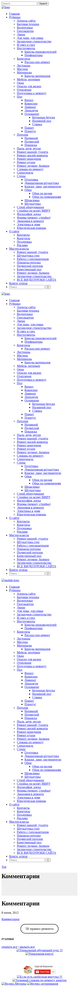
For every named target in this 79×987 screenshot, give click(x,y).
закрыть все (27, 946)
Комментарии (11, 919)
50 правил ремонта (39, 929)
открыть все (9, 946)
